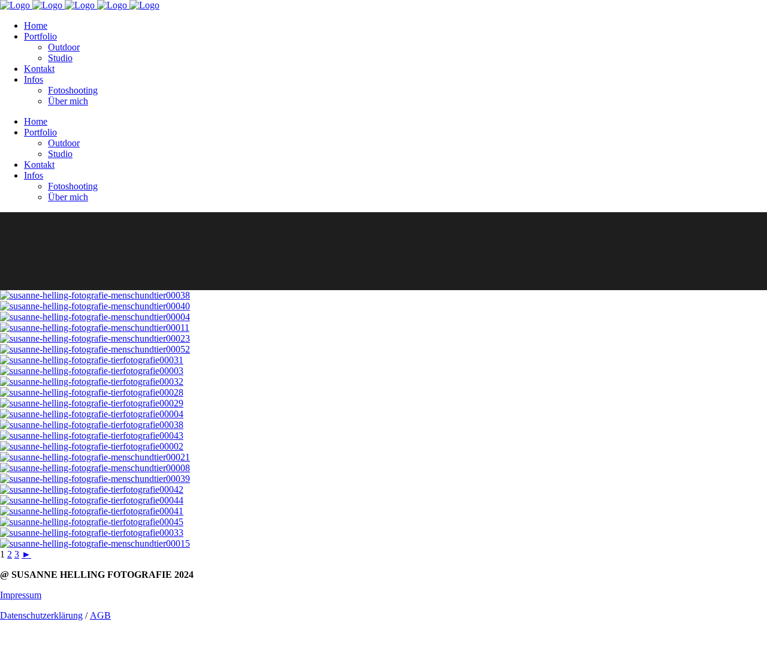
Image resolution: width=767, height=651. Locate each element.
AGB (100, 615)
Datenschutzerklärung (41, 615)
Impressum (20, 595)
